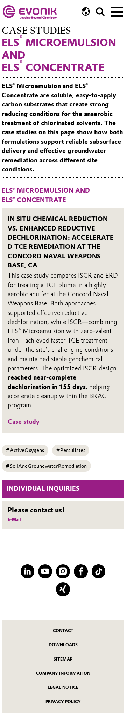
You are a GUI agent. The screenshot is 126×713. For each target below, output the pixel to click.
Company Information (63, 673)
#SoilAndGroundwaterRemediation (46, 466)
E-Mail (14, 519)
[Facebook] (81, 571)
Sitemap (63, 659)
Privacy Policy (63, 701)
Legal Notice (63, 687)
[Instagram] (63, 571)
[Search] (100, 12)
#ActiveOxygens (25, 450)
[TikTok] (99, 571)
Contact (63, 630)
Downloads (63, 644)
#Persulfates (70, 450)
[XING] (63, 589)
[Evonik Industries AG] (30, 12)
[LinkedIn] (28, 571)
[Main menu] (117, 11)
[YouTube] (45, 571)
